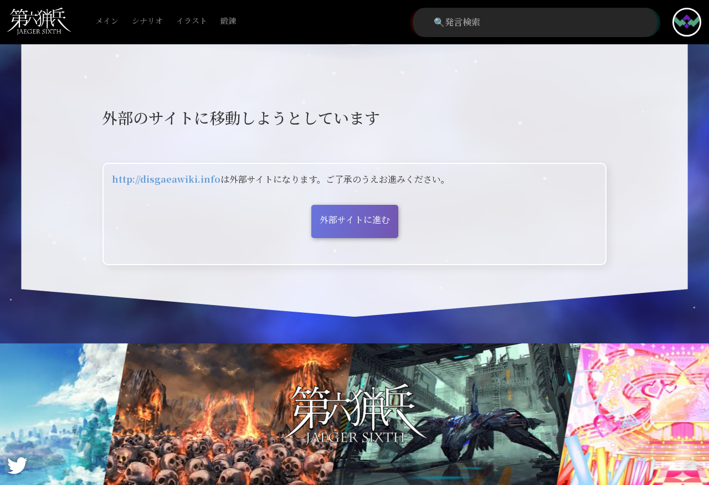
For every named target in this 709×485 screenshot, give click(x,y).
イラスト (191, 21)
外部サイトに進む (355, 220)
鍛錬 (228, 21)
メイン (107, 21)
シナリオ (147, 21)
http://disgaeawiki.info (166, 179)
